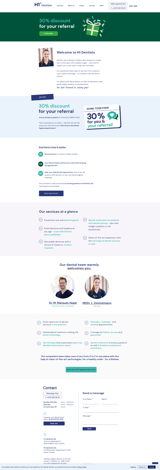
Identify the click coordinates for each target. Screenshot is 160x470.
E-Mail (85, 407)
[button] (42, 97)
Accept (151, 467)
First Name (87, 399)
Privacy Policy (82, 467)
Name (104, 399)
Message (86, 416)
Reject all (142, 467)
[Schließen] (158, 467)
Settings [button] (133, 467)
